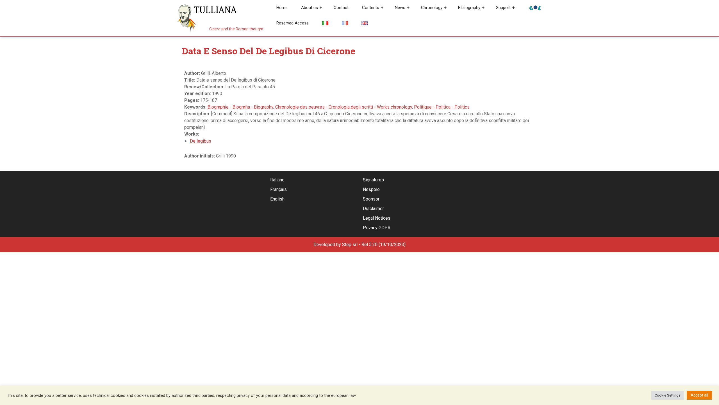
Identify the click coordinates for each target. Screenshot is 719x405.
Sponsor (371, 199)
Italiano (277, 180)
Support (503, 7)
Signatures (373, 180)
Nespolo (371, 189)
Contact (341, 7)
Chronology (431, 7)
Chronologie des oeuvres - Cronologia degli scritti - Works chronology (343, 107)
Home (282, 7)
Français (278, 189)
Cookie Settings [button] (668, 395)
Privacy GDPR (376, 227)
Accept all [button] (699, 395)
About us (309, 7)
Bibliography (469, 7)
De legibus (200, 141)
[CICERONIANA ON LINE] (535, 7)
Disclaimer (373, 208)
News (400, 7)
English (277, 199)
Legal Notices (376, 218)
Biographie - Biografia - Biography (240, 107)
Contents (370, 7)
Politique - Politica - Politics (442, 107)
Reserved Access (292, 23)
